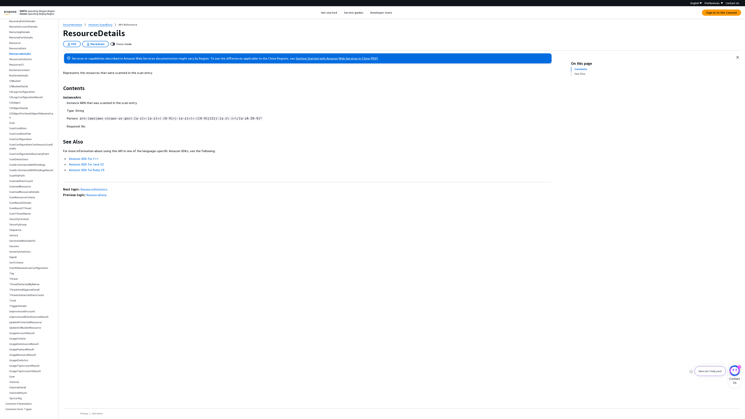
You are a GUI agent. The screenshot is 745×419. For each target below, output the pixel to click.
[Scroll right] (394, 13)
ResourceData (96, 195)
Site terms (97, 413)
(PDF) (374, 58)
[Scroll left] (317, 13)
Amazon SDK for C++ (83, 159)
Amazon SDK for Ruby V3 (86, 170)
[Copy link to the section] (60, 88)
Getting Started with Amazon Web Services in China (333, 58)
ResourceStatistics (94, 189)
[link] (128, 25)
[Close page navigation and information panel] (737, 57)
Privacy (84, 413)
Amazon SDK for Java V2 (86, 164)
